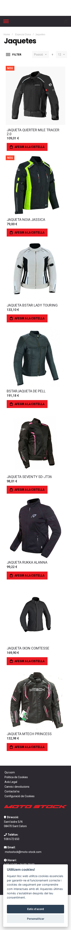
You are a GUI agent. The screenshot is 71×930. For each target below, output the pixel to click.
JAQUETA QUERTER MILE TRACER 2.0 (33, 132)
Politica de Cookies (16, 777)
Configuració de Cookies (20, 796)
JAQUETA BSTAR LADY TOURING (32, 305)
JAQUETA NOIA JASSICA (26, 219)
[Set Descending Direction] (52, 54)
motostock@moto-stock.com (23, 851)
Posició (38, 54)
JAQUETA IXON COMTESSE (28, 648)
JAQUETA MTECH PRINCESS (29, 734)
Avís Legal (11, 781)
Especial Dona (23, 34)
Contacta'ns (12, 791)
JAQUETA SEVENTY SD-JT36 (29, 477)
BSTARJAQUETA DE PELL (26, 391)
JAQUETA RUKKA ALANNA (27, 562)
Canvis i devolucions (17, 786)
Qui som (10, 772)
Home (7, 34)
